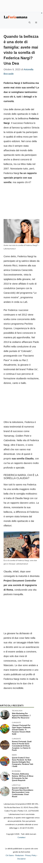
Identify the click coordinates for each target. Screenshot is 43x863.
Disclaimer (21, 859)
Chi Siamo (10, 855)
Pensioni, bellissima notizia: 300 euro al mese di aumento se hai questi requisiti (22, 777)
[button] (29, 22)
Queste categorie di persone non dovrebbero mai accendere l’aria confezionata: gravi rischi (22, 792)
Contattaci (21, 837)
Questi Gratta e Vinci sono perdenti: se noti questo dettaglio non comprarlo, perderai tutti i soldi (22, 762)
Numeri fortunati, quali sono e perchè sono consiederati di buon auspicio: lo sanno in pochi (22, 745)
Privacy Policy (30, 855)
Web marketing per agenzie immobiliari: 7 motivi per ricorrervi (21, 715)
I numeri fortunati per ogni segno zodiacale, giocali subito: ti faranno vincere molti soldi (21, 729)
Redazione (19, 855)
